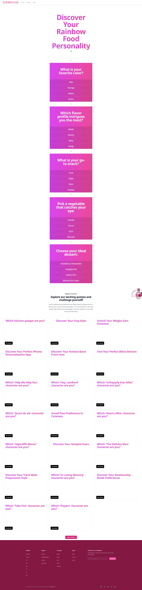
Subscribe (112, 558)
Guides (43, 560)
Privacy (74, 557)
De (26, 566)
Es (26, 560)
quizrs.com (53, 586)
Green (71, 99)
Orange (71, 88)
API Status (43, 563)
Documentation (45, 557)
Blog (58, 557)
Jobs (58, 560)
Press (58, 563)
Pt (26, 572)
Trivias (27, 557)
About (58, 554)
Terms (73, 560)
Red (71, 82)
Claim (73, 554)
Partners (59, 566)
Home (22, 2)
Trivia (34, 2)
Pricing (43, 554)
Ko (27, 575)
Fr (26, 563)
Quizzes (29, 2)
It (26, 569)
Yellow (71, 93)
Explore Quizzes (71, 537)
